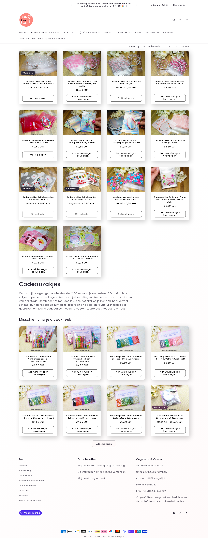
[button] (23, 33)
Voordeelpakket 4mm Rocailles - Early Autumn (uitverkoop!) (126, 416)
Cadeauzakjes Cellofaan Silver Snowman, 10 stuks (38, 198)
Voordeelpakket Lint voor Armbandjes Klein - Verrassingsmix (82, 359)
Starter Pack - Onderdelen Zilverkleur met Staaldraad (170, 416)
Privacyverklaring (28, 485)
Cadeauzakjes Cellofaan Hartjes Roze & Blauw (126, 198)
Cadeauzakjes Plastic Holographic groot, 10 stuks (126, 141)
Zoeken (23, 465)
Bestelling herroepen (30, 500)
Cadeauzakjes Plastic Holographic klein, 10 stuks (82, 141)
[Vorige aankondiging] (71, 5)
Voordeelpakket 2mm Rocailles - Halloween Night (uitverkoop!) (82, 416)
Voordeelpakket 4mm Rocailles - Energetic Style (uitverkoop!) (126, 357)
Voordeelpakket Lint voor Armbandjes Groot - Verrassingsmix (38, 359)
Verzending (25, 470)
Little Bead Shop (99, 536)
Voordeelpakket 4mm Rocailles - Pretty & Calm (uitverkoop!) (170, 357)
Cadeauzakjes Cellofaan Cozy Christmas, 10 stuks (82, 198)
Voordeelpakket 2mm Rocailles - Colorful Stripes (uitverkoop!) (38, 416)
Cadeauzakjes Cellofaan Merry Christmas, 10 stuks (38, 141)
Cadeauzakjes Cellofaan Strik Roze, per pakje (170, 141)
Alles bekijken (104, 443)
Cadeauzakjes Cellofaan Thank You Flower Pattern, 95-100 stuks (170, 199)
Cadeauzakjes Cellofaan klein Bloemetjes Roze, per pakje (170, 82)
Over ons (24, 490)
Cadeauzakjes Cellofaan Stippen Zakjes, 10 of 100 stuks (38, 82)
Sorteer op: (134, 46)
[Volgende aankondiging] (137, 5)
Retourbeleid (26, 475)
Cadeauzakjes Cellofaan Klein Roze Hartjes (126, 82)
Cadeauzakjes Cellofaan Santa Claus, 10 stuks (38, 257)
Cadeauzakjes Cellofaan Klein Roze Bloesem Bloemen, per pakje (82, 83)
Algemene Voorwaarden (32, 480)
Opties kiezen (38, 98)
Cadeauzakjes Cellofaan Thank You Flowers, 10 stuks (82, 257)
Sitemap (23, 495)
